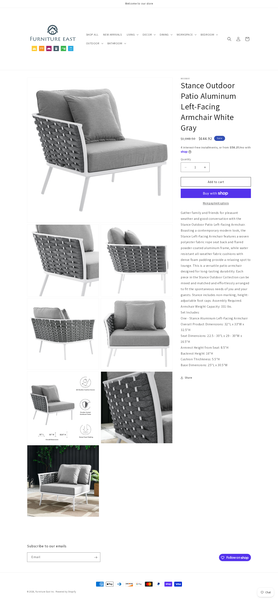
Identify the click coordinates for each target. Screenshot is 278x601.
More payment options (216, 203)
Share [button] (188, 377)
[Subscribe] (95, 557)
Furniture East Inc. (45, 591)
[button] (132, 34)
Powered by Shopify (66, 591)
